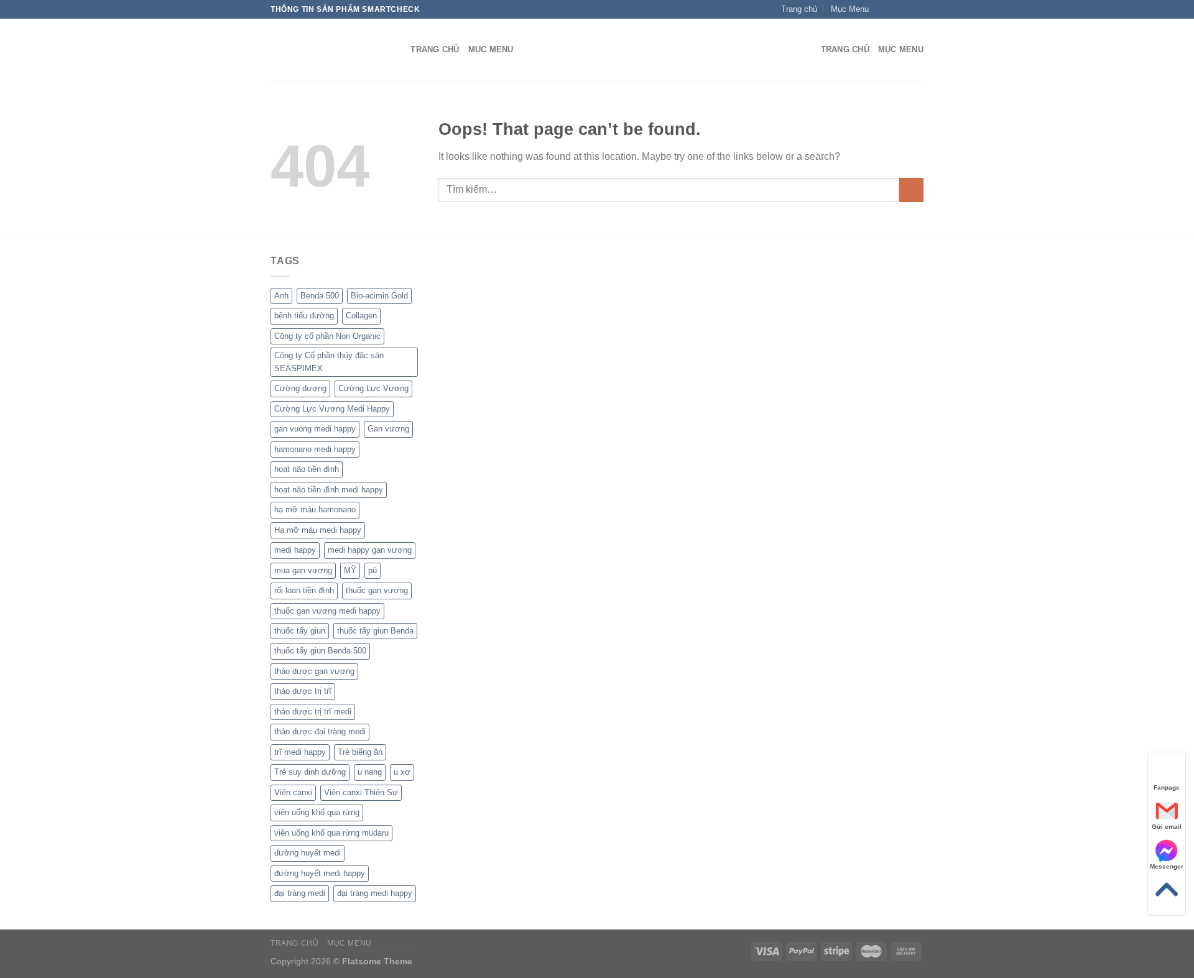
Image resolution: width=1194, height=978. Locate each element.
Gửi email (1167, 826)
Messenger (1166, 866)
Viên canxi (293, 792)
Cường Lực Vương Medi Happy (332, 408)
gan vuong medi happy (315, 428)
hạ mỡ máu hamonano (315, 509)
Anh (281, 295)
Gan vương (388, 428)
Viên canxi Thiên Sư (361, 792)
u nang (370, 772)
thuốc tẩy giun (299, 630)
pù (372, 570)
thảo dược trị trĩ (302, 691)
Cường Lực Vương (373, 388)
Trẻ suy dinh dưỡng (310, 772)
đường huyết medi (307, 852)
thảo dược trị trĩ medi (312, 711)
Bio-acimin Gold (379, 295)
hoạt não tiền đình (306, 469)
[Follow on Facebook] (882, 9)
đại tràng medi (299, 893)
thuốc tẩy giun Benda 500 (320, 650)
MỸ (350, 570)
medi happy (295, 550)
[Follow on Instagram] (893, 9)
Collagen (361, 315)
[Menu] (804, 50)
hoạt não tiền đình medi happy (328, 489)
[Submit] (911, 190)
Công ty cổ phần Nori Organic (327, 336)
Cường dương (300, 388)
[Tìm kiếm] (397, 50)
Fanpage (1167, 787)
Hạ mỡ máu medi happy (317, 530)
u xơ (402, 772)
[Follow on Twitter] (905, 9)
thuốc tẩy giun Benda (375, 630)
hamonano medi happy (315, 449)
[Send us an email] (917, 9)
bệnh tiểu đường (304, 315)
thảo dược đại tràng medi (320, 731)
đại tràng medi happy (374, 893)
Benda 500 (319, 295)
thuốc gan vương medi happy (327, 611)
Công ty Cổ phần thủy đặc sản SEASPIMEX (329, 361)
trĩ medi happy (300, 752)
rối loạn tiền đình (304, 590)
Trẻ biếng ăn (360, 752)
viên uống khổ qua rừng (316, 812)
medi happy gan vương (370, 550)
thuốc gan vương (377, 590)
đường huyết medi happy (319, 873)
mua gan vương (303, 570)
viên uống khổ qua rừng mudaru (331, 832)
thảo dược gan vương (314, 671)
